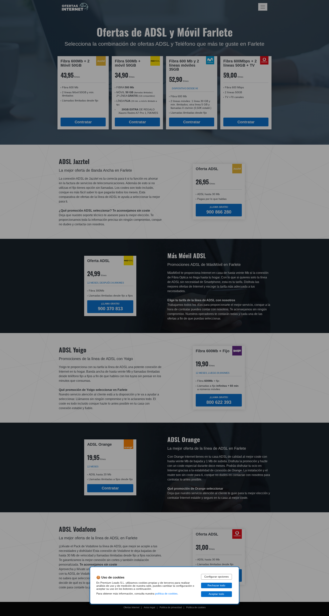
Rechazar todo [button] (216, 585)
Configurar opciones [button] (216, 576)
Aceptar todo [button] (216, 594)
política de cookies (166, 593)
